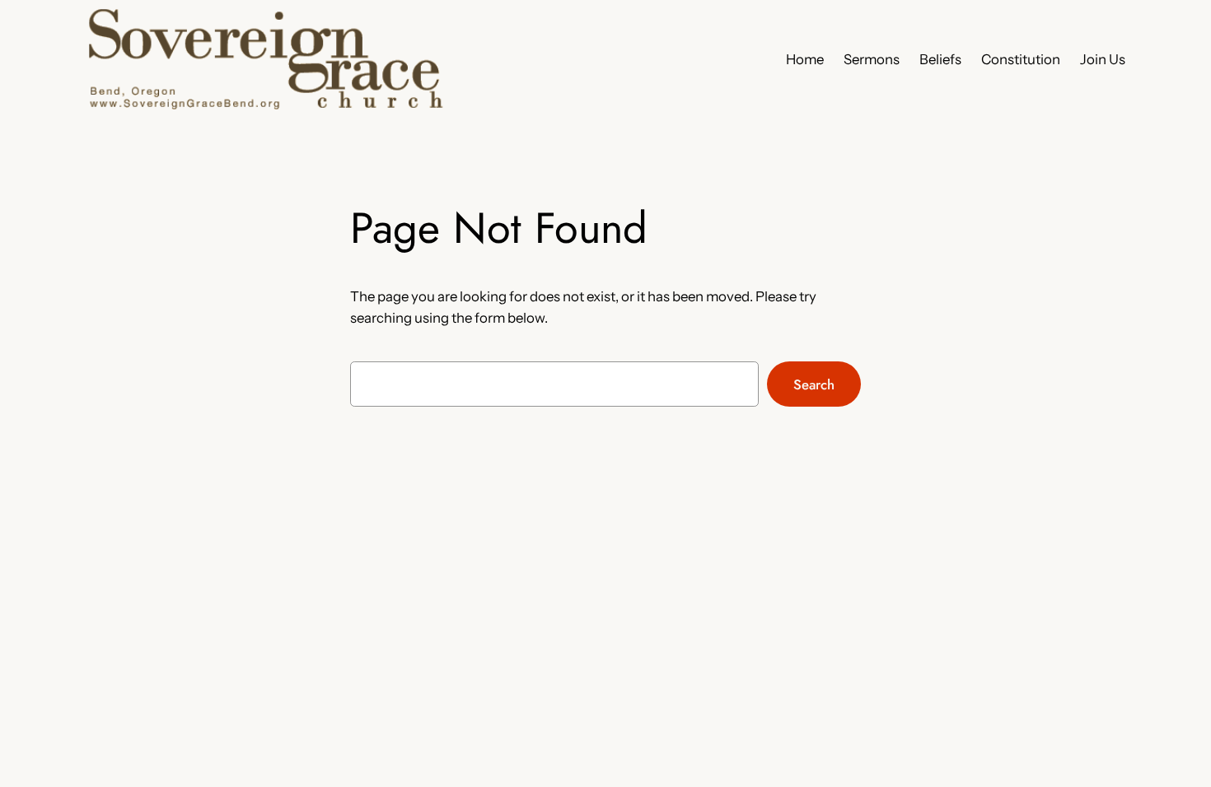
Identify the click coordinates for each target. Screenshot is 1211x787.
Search (814, 384)
